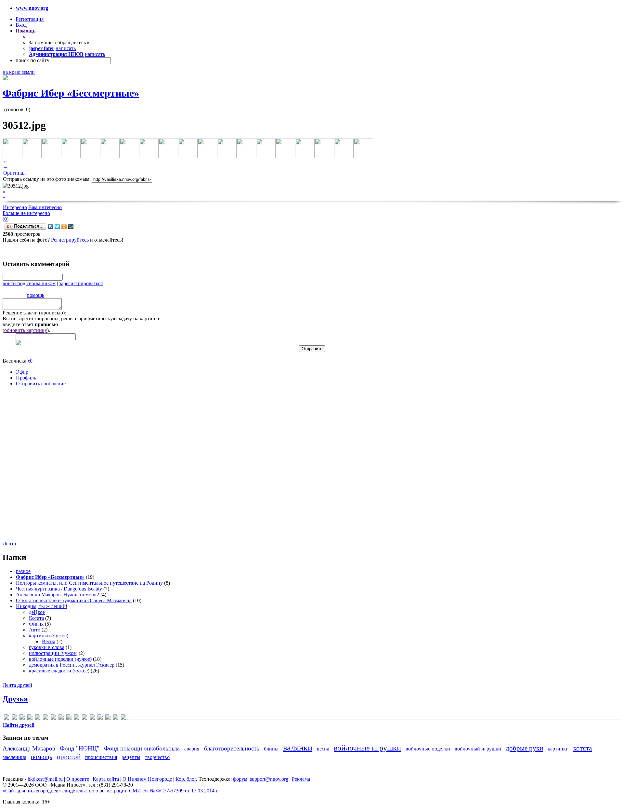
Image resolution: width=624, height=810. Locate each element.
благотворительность (231, 748)
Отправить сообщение (41, 383)
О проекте (77, 779)
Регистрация (30, 19)
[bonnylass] (22, 718)
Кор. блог (186, 779)
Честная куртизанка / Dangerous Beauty (59, 588)
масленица (14, 757)
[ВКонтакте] (50, 226)
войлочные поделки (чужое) (60, 659)
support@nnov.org (269, 779)
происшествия (101, 757)
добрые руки (524, 748)
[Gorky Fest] (38, 718)
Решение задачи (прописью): (34, 312)
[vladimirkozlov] (100, 718)
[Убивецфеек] (116, 718)
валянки (297, 747)
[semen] (77, 718)
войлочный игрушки (478, 748)
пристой (69, 756)
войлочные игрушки (367, 748)
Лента (9, 543)
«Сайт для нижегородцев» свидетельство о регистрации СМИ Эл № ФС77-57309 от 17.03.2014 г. (111, 790)
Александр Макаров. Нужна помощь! (57, 594)
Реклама (301, 779)
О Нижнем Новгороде (147, 779)
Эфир (22, 372)
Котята (36, 618)
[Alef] (6, 718)
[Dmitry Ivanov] (30, 718)
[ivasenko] (45, 718)
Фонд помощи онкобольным (142, 748)
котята (582, 748)
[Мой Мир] (71, 226)
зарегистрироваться (81, 283)
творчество (157, 757)
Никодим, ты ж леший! (41, 606)
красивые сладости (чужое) (59, 670)
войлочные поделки (428, 748)
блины (271, 748)
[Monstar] (69, 718)
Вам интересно (45, 207)
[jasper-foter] (61, 718)
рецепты (131, 757)
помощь (35, 295)
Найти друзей (18, 725)
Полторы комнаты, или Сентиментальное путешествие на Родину (89, 583)
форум (240, 779)
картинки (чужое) (48, 635)
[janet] (53, 718)
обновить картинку (25, 330)
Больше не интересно (26, 213)
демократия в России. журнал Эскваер (71, 665)
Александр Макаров (29, 748)
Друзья (15, 699)
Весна (48, 641)
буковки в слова (46, 647)
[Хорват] (123, 718)
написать (66, 48)
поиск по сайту (32, 60)
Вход (21, 25)
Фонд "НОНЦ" (79, 748)
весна (323, 748)
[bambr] (14, 718)
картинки (558, 748)
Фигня (36, 624)
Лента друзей (17, 685)
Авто (34, 629)
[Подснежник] (108, 718)
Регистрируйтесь (70, 240)
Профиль (26, 377)
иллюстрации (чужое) (53, 653)
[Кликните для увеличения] (5, 78)
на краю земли (19, 72)
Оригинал (14, 173)
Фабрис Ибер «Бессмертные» (71, 93)
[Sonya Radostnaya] (84, 718)
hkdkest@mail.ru (45, 779)
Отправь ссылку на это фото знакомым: (47, 179)
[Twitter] (57, 226)
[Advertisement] (42, 469)
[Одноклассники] (64, 226)
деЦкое (37, 612)
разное (23, 571)
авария (191, 748)
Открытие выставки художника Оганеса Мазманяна (74, 600)
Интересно (15, 207)
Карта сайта (106, 779)
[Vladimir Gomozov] (92, 718)
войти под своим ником (29, 283)
